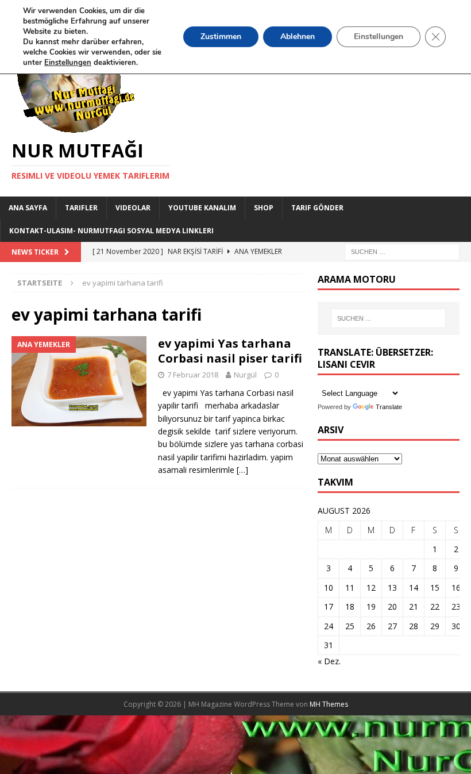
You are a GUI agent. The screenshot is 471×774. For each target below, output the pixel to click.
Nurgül (245, 374)
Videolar (132, 208)
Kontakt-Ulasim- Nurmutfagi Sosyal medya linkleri (111, 231)
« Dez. (329, 661)
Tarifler (81, 208)
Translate (389, 406)
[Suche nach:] (402, 250)
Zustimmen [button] (220, 36)
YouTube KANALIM (202, 208)
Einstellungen (378, 36)
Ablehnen (297, 36)
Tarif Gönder (317, 208)
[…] (242, 469)
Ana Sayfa (28, 208)
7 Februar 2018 (192, 374)
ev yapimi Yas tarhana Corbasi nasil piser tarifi (230, 351)
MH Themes (329, 704)
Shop (263, 208)
